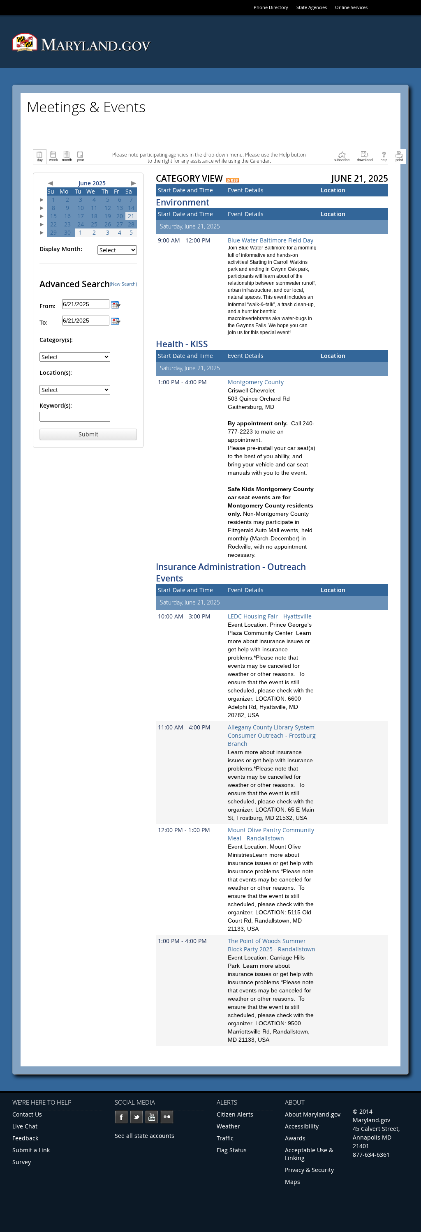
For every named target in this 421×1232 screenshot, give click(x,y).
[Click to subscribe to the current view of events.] (341, 156)
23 (67, 224)
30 (67, 232)
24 (80, 224)
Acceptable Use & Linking (309, 1154)
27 (119, 224)
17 (80, 216)
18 (94, 216)
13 (119, 208)
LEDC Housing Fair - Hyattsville (270, 616)
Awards (295, 1138)
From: (47, 306)
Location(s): (55, 372)
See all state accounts (144, 1136)
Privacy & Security (309, 1170)
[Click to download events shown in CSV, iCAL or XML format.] (364, 156)
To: (43, 322)
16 (67, 216)
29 (53, 232)
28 (131, 224)
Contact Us (27, 1114)
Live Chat (24, 1126)
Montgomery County (256, 382)
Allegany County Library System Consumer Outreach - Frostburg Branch (272, 735)
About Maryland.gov (312, 1114)
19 (107, 216)
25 (94, 224)
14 (131, 208)
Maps (292, 1182)
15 (53, 216)
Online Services (351, 7)
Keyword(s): (55, 405)
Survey (21, 1162)
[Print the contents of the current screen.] (399, 156)
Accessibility (302, 1126)
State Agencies (311, 7)
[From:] (115, 304)
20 (119, 216)
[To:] (115, 320)
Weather (228, 1126)
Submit (88, 434)
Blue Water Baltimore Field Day (270, 240)
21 (131, 216)
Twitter (136, 1117)
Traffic (225, 1138)
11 (94, 208)
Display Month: (60, 249)
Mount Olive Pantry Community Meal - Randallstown (271, 834)
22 (53, 224)
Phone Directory (271, 7)
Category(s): (56, 340)
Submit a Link (31, 1150)
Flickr (166, 1117)
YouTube (151, 1117)
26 (107, 224)
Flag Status (232, 1150)
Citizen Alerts (235, 1114)
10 (80, 208)
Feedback (25, 1138)
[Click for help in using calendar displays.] (384, 156)
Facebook (121, 1117)
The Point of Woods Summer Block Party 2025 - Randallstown (271, 945)
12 (107, 208)
